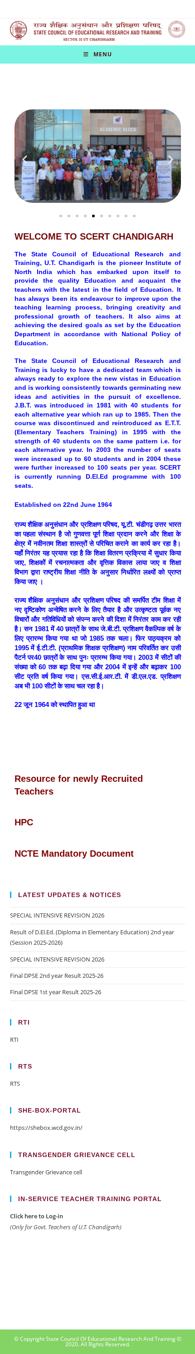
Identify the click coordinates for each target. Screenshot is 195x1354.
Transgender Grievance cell (46, 1172)
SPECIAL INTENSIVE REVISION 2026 (57, 915)
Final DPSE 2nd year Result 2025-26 (56, 975)
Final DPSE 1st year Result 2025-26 (55, 992)
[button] (24, 159)
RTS (15, 1083)
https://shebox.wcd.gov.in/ (46, 1127)
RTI (14, 1039)
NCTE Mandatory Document (74, 854)
